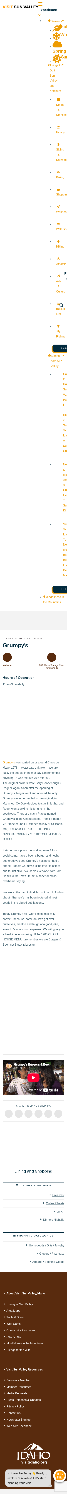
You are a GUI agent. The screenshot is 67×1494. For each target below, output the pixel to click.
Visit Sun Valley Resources (24, 1369)
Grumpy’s (9, 762)
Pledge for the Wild (18, 1349)
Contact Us (13, 1413)
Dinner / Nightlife (53, 1219)
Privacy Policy (15, 1406)
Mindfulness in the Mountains (24, 1343)
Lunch (60, 1211)
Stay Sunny (13, 1337)
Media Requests (16, 1393)
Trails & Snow (15, 1317)
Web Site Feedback (18, 1426)
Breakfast (58, 1195)
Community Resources (20, 1330)
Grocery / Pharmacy (51, 1253)
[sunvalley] (20, 6)
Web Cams (13, 1323)
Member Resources (18, 1386)
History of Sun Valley (19, 1304)
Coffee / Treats (55, 1203)
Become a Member (18, 1380)
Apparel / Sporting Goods (48, 1261)
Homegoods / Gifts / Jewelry (46, 1245)
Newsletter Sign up (18, 1419)
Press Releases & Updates (23, 1399)
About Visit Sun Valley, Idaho (25, 1293)
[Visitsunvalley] (61, 306)
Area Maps (13, 1310)
